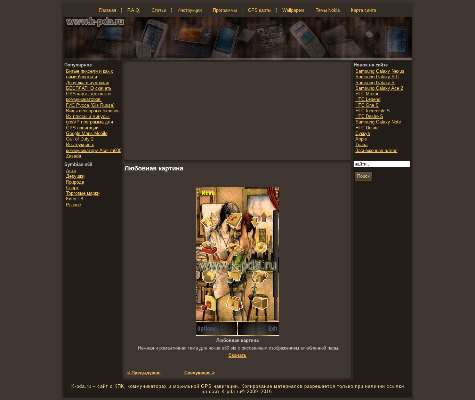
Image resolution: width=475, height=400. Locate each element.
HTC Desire (367, 127)
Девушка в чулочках (87, 82)
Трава (361, 144)
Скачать (237, 355)
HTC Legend (367, 99)
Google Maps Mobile (86, 133)
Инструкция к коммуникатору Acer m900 (93, 147)
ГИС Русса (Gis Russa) (90, 105)
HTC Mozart (367, 93)
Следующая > (199, 372)
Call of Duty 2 (80, 139)
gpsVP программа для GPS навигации (89, 124)
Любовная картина (153, 168)
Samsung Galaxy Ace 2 (379, 88)
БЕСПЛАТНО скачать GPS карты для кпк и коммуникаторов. (89, 94)
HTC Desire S (369, 116)
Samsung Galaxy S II (377, 76)
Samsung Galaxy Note (378, 122)
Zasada (73, 156)
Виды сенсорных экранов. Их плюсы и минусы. (93, 113)
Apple (361, 139)
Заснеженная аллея (376, 150)
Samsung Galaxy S (375, 82)
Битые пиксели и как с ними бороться (89, 74)
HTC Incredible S (372, 110)
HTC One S (367, 105)
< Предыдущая (144, 372)
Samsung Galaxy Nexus (379, 71)
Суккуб (362, 133)
